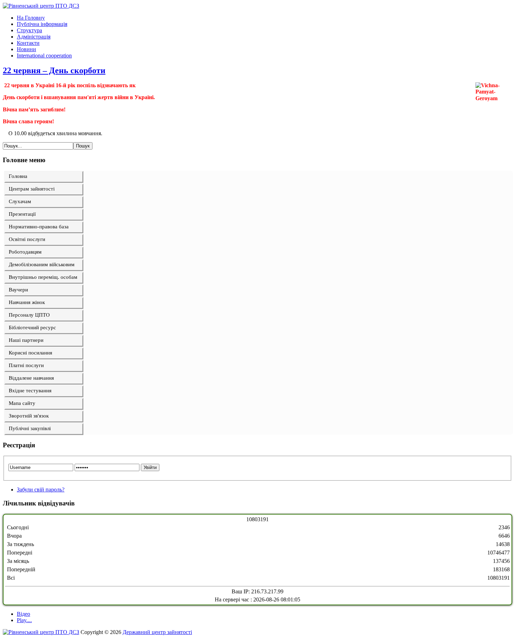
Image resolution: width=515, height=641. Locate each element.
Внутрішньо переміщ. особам (43, 277)
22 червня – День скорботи (54, 70)
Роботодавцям (25, 252)
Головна (18, 176)
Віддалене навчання (31, 378)
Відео (23, 614)
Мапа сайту (22, 403)
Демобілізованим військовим (42, 264)
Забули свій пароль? (40, 489)
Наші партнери (26, 340)
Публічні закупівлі (30, 428)
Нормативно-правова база (39, 226)
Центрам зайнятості (32, 189)
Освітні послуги (27, 239)
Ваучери (18, 289)
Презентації (22, 214)
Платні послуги (26, 365)
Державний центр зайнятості (157, 632)
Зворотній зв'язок (29, 416)
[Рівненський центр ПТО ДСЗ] (41, 6)
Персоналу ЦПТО (29, 315)
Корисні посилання (30, 353)
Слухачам (20, 201)
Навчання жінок (27, 302)
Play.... (24, 620)
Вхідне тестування (30, 390)
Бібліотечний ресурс (32, 327)
